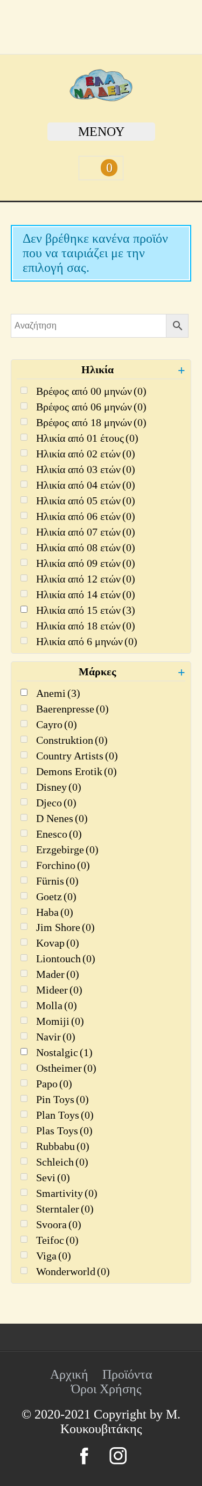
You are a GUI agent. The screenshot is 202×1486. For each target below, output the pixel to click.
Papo (54, 1084)
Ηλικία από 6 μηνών (86, 641)
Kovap (57, 943)
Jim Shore (65, 927)
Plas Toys (64, 1130)
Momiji (60, 1021)
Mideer (59, 990)
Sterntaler (65, 1209)
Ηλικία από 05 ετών (85, 500)
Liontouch (65, 958)
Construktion (72, 740)
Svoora (58, 1224)
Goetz (56, 896)
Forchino (63, 865)
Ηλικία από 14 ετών (85, 594)
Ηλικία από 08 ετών (85, 547)
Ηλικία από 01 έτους (87, 438)
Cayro (56, 724)
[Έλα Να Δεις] (101, 97)
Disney (58, 787)
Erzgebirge (67, 849)
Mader (57, 974)
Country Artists (77, 756)
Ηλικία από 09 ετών (85, 563)
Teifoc (57, 1240)
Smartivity (66, 1193)
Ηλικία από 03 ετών (85, 469)
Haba (54, 912)
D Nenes (62, 818)
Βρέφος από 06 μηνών (91, 407)
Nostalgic (64, 1052)
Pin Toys (62, 1099)
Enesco (59, 834)
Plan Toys (65, 1115)
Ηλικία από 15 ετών (85, 610)
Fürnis (57, 881)
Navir (55, 1037)
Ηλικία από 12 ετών (85, 579)
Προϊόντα (127, 1374)
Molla (56, 1005)
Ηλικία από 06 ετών (85, 516)
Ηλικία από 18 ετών (85, 626)
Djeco (56, 803)
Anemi (58, 693)
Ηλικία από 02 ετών (85, 454)
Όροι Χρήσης (106, 1389)
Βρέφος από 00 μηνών (91, 391)
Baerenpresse (72, 709)
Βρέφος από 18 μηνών (91, 422)
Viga (53, 1256)
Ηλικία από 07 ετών (85, 532)
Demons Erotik (76, 771)
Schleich (62, 1162)
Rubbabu (62, 1146)
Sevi (53, 1177)
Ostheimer (66, 1068)
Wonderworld (73, 1271)
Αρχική (69, 1374)
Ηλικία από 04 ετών (85, 485)
